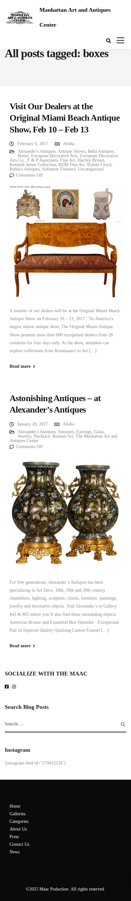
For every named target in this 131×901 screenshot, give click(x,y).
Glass (99, 431)
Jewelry (24, 436)
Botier (23, 155)
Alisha (68, 143)
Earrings (84, 431)
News (14, 852)
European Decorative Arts (54, 155)
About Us (18, 829)
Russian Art (62, 436)
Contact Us (19, 844)
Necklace (42, 436)
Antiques (66, 431)
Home (15, 806)
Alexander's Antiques (37, 151)
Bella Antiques (101, 151)
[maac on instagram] (15, 687)
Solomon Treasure (58, 169)
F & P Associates (42, 160)
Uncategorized (91, 169)
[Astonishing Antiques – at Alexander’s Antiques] (65, 517)
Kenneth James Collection (33, 164)
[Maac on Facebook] (8, 687)
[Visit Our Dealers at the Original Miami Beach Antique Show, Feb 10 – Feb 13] (65, 245)
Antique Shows (71, 151)
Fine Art (67, 160)
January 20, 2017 (32, 424)
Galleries (17, 813)
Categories (19, 821)
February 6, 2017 (32, 143)
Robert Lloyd (99, 164)
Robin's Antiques (25, 169)
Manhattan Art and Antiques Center (75, 17)
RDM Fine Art (72, 164)
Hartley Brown (91, 160)
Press (14, 836)
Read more (20, 366)
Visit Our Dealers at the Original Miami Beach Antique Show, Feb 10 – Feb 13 (65, 117)
